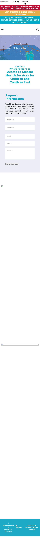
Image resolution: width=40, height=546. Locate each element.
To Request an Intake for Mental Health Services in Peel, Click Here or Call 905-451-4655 (20, 19)
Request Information (12, 164)
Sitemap (32, 529)
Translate (25, 2)
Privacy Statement (31, 527)
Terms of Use (31, 525)
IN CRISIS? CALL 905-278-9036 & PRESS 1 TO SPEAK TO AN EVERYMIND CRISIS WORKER (20, 7)
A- (14, 2)
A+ (18, 2)
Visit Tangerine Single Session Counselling (20, 13)
